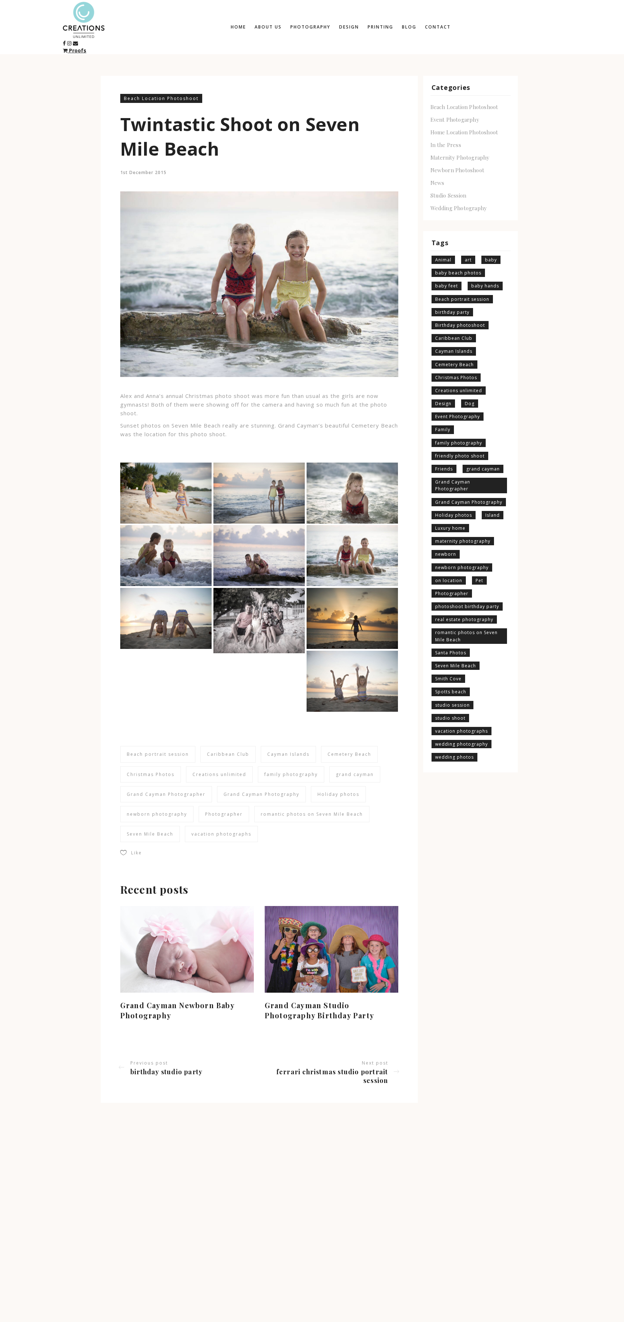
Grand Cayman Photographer (166, 794)
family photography (291, 774)
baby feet (446, 286)
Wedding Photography (458, 208)
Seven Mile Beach (150, 834)
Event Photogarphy (454, 119)
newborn (445, 554)
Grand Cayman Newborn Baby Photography (177, 1010)
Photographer (224, 814)
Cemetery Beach (349, 754)
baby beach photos (458, 273)
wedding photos (454, 757)
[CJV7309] (259, 493)
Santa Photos (450, 653)
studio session (452, 705)
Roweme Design (149, 1302)
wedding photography (461, 744)
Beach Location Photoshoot (161, 98)
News (437, 182)
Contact (438, 27)
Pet (479, 580)
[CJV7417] (259, 620)
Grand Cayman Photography (261, 794)
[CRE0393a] (352, 681)
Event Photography (457, 416)
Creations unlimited (219, 774)
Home (238, 27)
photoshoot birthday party (467, 606)
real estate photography (464, 619)
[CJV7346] (352, 555)
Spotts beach (450, 692)
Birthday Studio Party (166, 1071)
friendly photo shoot (460, 456)
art (468, 260)
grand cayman (355, 774)
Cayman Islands (288, 754)
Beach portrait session (158, 754)
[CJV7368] (166, 555)
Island (492, 515)
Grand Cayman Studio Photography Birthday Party (319, 1010)
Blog (409, 27)
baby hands (485, 286)
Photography (310, 27)
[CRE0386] (166, 618)
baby (491, 260)
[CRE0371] (352, 618)
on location (448, 580)
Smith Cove (448, 679)
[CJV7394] (259, 555)
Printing (380, 27)
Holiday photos (338, 794)
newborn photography (157, 814)
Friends (444, 469)
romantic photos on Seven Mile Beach (312, 814)
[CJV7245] (166, 493)
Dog (469, 403)
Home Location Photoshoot (464, 132)
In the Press (445, 144)
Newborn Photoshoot (457, 170)
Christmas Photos (150, 774)
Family (442, 429)
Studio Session (448, 195)
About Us (268, 27)
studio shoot (450, 718)
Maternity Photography (460, 157)
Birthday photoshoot (460, 325)
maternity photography (462, 541)
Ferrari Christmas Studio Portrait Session (332, 1076)
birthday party (452, 312)
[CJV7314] (352, 493)
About (450, 1298)
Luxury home (450, 528)
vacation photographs (221, 834)
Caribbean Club (228, 754)
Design (349, 27)
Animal (443, 260)
